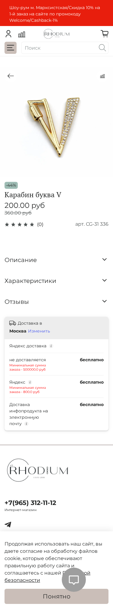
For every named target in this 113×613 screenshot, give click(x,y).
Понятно (57, 596)
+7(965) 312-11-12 (30, 502)
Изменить (39, 331)
